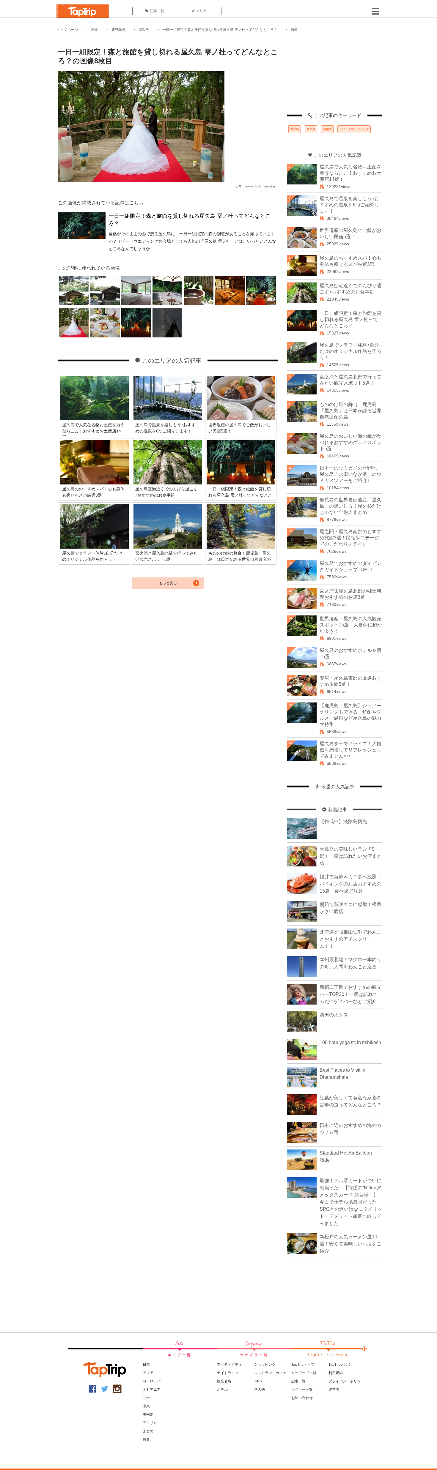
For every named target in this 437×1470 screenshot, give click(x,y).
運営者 (333, 1389)
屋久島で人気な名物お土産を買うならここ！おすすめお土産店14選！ (350, 173)
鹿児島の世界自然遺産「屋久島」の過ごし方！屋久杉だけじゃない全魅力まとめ (350, 506)
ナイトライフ (227, 1373)
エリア (201, 11)
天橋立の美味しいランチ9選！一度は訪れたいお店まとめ (350, 856)
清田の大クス (334, 1014)
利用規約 (335, 1373)
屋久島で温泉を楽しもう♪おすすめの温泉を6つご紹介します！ (349, 205)
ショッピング (265, 1364)
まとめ (148, 1431)
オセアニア (152, 1389)
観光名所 (224, 1381)
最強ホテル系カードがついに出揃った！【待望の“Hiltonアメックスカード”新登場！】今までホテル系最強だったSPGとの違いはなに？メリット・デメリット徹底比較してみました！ (351, 1202)
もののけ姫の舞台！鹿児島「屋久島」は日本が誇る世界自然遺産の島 (350, 410)
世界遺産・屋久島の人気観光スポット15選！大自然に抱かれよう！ (351, 625)
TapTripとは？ (339, 1364)
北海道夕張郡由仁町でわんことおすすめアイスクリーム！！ (350, 939)
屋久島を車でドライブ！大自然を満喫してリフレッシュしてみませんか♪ (350, 750)
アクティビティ (229, 1364)
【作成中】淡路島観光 (343, 821)
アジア (148, 1373)
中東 (146, 1406)
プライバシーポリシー (346, 1381)
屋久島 (144, 30)
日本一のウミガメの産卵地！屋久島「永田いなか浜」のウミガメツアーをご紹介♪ (350, 474)
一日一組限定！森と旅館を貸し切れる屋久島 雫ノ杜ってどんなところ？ (219, 30)
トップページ (67, 30)
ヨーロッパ (152, 1381)
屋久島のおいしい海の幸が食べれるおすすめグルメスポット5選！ (350, 442)
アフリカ (150, 1423)
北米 (146, 1398)
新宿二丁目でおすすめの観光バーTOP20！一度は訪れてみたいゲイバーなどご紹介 (350, 994)
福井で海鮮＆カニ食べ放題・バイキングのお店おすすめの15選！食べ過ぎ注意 (350, 883)
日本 (94, 30)
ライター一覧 (302, 1389)
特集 (146, 1439)
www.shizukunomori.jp (260, 186)
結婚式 (327, 129)
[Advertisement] (334, 76)
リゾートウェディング (354, 129)
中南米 (148, 1414)
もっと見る (168, 583)
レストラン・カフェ (270, 1373)
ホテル (222, 1389)
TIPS (258, 1381)
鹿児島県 (118, 30)
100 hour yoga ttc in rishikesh (350, 1042)
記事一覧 (157, 11)
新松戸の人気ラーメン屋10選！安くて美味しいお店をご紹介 (350, 1243)
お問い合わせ (302, 1398)
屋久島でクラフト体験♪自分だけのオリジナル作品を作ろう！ (350, 351)
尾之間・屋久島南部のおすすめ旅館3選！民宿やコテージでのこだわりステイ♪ (350, 538)
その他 (259, 1389)
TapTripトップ (302, 1364)
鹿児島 (294, 129)
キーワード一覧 (303, 1373)
